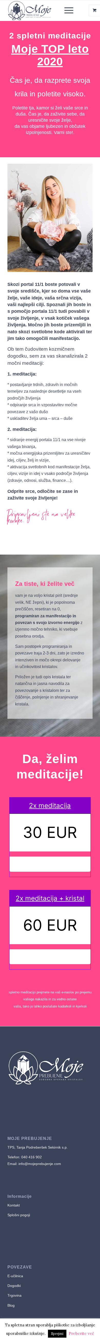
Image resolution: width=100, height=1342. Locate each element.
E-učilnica (15, 1276)
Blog (11, 1305)
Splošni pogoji (18, 1215)
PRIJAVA (50, 864)
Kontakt (13, 1205)
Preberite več (81, 1333)
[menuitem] (69, 10)
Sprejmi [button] (57, 1333)
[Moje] (41, 10)
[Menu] (66, 10)
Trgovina (15, 1295)
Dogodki (14, 1286)
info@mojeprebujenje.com (39, 1164)
